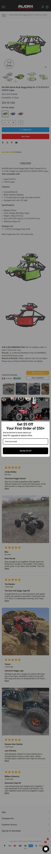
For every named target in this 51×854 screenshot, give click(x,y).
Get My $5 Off (25, 451)
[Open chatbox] (45, 849)
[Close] (47, 400)
